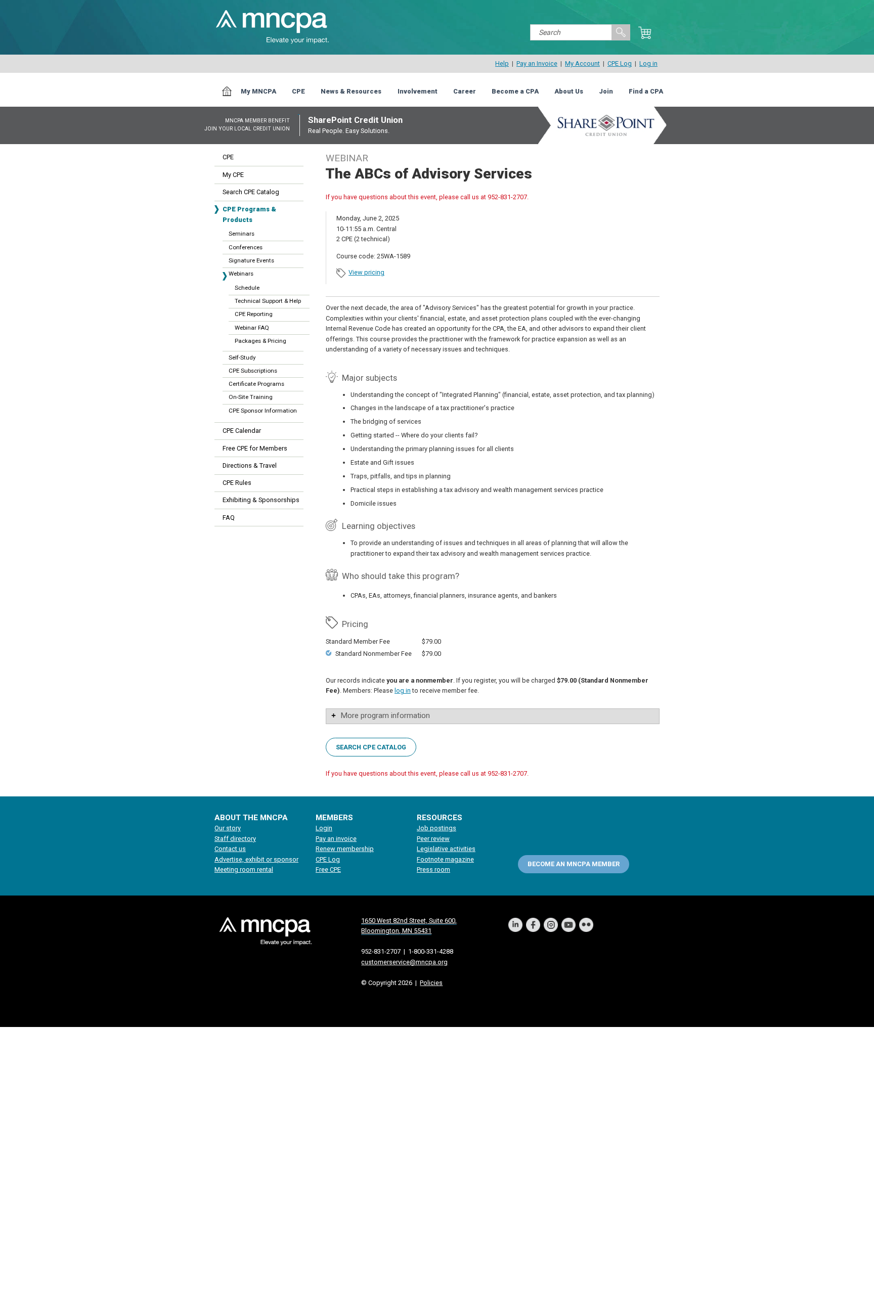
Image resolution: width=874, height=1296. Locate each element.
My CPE (233, 174)
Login (324, 828)
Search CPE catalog (371, 747)
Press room (433, 869)
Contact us (230, 849)
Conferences (246, 247)
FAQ (229, 517)
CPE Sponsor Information (263, 410)
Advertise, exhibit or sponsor (256, 859)
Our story (227, 828)
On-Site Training (251, 396)
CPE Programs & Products (249, 214)
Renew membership (345, 849)
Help (502, 63)
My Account (582, 63)
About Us (568, 91)
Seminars (241, 233)
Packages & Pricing (260, 340)
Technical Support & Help (268, 300)
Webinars (241, 273)
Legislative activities (446, 849)
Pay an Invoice (536, 63)
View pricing (366, 272)
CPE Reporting (254, 314)
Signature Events (251, 260)
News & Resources (351, 91)
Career (464, 91)
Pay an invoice (336, 838)
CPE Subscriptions (253, 370)
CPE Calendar (242, 430)
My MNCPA (258, 91)
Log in (648, 63)
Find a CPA (646, 91)
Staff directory (235, 838)
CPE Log (619, 63)
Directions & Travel (250, 465)
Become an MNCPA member (574, 864)
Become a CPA (515, 91)
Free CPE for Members (255, 448)
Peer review (433, 838)
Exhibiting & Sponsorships (261, 500)
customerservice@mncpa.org (404, 962)
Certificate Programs (256, 383)
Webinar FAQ (252, 327)
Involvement (418, 91)
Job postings (436, 828)
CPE (298, 91)
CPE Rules (237, 482)
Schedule (247, 287)
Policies (431, 983)
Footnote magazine (445, 859)
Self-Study (242, 357)
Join (606, 91)
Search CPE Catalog (251, 192)
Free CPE (328, 869)
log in (403, 690)
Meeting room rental (243, 869)
